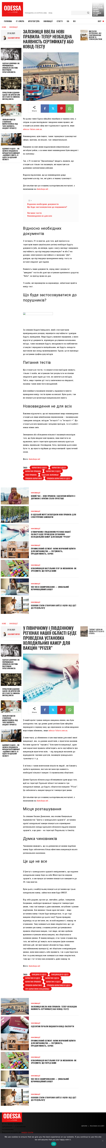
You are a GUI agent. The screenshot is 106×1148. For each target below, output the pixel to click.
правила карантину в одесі (58, 478)
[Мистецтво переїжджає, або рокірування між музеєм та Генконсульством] (84, 35)
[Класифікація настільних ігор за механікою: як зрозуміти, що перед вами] (15, 568)
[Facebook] (45, 108)
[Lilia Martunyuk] (5, 38)
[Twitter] (53, 108)
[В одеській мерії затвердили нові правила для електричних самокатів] (15, 514)
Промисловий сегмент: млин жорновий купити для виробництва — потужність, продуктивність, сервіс (53, 551)
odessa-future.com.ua (32, 129)
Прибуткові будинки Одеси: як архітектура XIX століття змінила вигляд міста (11, 95)
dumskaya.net (42, 188)
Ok (53, 1144)
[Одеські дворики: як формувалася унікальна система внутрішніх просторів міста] (11, 54)
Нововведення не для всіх (40, 215)
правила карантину (33, 478)
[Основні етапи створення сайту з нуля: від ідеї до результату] (15, 605)
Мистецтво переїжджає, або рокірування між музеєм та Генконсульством (95, 35)
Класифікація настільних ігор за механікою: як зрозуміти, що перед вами (53, 569)
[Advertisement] (93, 85)
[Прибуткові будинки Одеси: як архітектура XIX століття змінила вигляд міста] (11, 83)
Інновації (13, 27)
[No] (102, 1140)
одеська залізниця (50, 474)
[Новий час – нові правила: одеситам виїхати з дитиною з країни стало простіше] (15, 495)
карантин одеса (59, 467)
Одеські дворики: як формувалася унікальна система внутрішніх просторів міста (10, 67)
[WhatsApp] (70, 108)
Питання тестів (34, 212)
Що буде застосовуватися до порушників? (47, 207)
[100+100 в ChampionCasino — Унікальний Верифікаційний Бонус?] (15, 586)
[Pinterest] (61, 108)
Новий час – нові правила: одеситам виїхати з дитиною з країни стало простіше (53, 497)
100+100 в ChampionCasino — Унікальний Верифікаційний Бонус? (50, 588)
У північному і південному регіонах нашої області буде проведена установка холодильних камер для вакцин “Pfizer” (51, 534)
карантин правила (33, 471)
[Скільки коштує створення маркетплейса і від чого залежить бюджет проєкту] (11, 110)
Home (4, 27)
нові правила (31, 474)
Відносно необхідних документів (43, 204)
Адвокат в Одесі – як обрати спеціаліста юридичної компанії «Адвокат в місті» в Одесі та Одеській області (11, 154)
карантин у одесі (53, 471)
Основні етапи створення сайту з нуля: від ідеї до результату (53, 606)
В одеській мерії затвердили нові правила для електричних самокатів (53, 515)
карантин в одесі (39, 467)
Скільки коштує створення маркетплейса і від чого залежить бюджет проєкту (10, 123)
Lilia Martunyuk (14, 38)
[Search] (88, 13)
